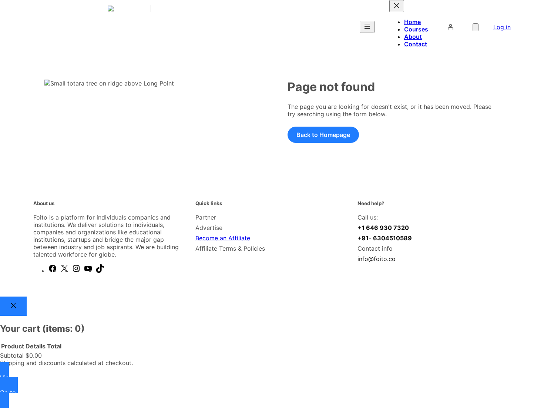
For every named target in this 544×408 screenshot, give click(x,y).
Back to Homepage (323, 134)
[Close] (13, 306)
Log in (502, 27)
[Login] (450, 27)
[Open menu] (367, 27)
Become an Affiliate (222, 238)
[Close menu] (396, 6)
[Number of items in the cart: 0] (475, 27)
